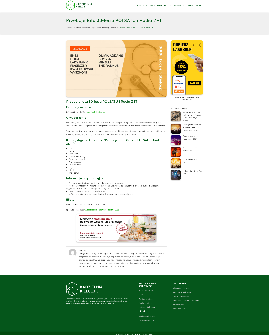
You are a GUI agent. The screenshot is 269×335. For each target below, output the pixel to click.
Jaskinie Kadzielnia (146, 299)
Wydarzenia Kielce (180, 309)
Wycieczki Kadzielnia (181, 296)
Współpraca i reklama (147, 316)
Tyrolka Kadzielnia (145, 303)
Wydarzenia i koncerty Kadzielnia (105, 28)
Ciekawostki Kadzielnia (182, 292)
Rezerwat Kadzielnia (146, 291)
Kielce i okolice (179, 305)
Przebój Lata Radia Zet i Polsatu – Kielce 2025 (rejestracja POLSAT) (192, 127)
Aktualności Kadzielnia (81, 28)
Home (68, 28)
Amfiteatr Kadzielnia (96, 112)
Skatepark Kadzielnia (147, 307)
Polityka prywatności (147, 320)
